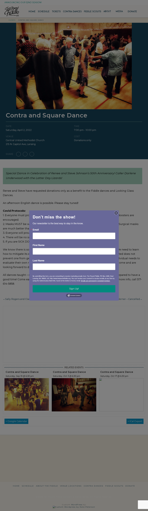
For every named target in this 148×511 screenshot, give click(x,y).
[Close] (116, 213)
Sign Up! (74, 288)
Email (36, 230)
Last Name (38, 260)
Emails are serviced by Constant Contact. (95, 280)
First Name (39, 245)
